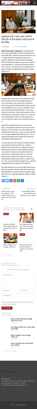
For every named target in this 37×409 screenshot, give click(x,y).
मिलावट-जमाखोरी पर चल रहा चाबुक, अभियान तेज (21, 336)
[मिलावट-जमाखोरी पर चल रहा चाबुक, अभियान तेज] (10, 238)
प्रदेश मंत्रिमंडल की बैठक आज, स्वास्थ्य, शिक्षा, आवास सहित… (23, 328)
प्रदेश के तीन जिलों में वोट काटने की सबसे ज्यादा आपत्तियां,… (22, 344)
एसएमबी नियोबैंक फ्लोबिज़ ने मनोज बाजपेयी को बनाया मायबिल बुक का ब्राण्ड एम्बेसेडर (28, 193)
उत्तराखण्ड (6, 214)
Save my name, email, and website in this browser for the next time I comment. (17, 303)
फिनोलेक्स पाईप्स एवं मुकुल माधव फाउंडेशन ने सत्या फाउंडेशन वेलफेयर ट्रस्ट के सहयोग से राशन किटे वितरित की (8, 195)
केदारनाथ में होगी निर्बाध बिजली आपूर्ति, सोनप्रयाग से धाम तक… (21, 320)
